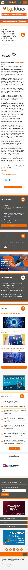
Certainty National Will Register (10, 174)
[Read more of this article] (14, 322)
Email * (4, 490)
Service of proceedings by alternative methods (12, 331)
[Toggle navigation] (25, 2)
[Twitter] (6, 180)
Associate (4, 170)
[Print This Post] (26, 26)
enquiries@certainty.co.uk (7, 161)
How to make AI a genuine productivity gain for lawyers (12, 402)
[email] (14, 490)
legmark (11, 566)
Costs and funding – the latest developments (12, 221)
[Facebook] (3, 180)
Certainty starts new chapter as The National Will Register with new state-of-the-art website (13, 296)
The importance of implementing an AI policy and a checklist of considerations (15, 412)
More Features (14, 367)
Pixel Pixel (9, 564)
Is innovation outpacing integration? (15, 406)
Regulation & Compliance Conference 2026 (15, 246)
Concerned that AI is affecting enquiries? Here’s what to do (10, 314)
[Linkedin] (9, 180)
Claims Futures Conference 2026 (14, 242)
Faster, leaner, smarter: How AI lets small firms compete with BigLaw (12, 349)
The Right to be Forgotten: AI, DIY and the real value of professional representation (14, 426)
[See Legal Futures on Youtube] (17, 549)
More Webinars (14, 225)
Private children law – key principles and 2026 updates (15, 207)
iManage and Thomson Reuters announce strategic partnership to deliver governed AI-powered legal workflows (14, 419)
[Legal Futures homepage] (14, 9)
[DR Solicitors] (13, 466)
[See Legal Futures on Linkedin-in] (12, 2)
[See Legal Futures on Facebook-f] (15, 2)
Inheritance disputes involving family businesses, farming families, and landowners (14, 214)
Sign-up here (5, 494)
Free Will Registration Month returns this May (14, 288)
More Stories (14, 448)
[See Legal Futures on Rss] (21, 549)
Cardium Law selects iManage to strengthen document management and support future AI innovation (14, 441)
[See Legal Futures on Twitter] (10, 2)
